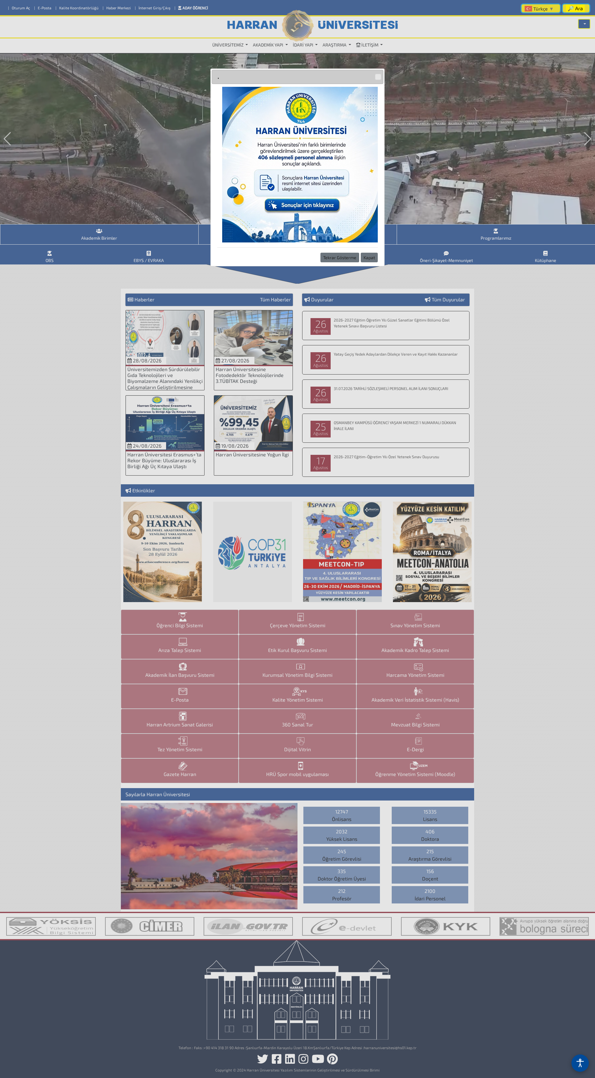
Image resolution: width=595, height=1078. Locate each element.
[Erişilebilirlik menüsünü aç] (580, 1063)
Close (378, 77)
